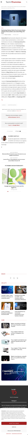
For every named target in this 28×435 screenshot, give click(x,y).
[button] (3, 181)
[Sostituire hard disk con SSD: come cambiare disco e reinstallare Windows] (21, 290)
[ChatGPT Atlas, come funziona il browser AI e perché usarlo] (7, 290)
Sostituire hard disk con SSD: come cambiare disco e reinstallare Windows (20, 297)
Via (2, 100)
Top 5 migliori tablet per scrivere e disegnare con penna (17, 333)
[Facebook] (10, 278)
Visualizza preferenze (14, 430)
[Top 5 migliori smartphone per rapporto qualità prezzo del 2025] (5, 342)
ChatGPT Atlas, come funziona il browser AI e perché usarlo (7, 297)
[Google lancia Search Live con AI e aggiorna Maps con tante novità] (14, 176)
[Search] (26, 2)
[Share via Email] (20, 131)
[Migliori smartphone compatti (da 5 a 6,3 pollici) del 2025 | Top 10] (5, 358)
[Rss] (17, 278)
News (5, 6)
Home (2, 6)
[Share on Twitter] (17, 131)
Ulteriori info (18, 110)
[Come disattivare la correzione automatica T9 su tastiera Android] (21, 306)
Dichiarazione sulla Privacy (17, 433)
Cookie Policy (8, 433)
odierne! (14, 117)
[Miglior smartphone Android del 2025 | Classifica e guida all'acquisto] (5, 325)
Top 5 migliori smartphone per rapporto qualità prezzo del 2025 (19, 341)
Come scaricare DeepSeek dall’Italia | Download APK (7, 313)
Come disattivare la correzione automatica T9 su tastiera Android (20, 313)
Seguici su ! (14, 125)
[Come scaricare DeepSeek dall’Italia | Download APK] (7, 306)
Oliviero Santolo (8, 34)
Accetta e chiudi (14, 423)
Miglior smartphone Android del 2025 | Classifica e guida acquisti (18, 325)
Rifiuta (14, 427)
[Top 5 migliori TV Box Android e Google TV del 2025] (5, 350)
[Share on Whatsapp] (18, 131)
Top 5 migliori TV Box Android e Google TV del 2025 (18, 349)
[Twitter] (14, 278)
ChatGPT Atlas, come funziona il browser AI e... (14, 372)
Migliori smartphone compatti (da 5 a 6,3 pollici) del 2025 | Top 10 (18, 358)
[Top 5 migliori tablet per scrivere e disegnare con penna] (5, 334)
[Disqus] (14, 213)
